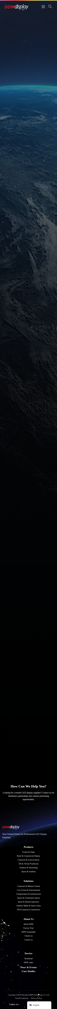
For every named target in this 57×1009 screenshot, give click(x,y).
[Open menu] (43, 6)
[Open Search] (50, 6)
